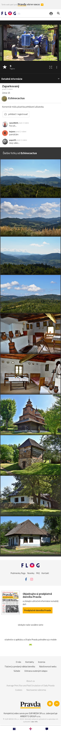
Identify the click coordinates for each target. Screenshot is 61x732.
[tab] (30, 77)
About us (30, 681)
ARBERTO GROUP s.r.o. (30, 716)
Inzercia (41, 661)
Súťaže (17, 670)
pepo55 (12, 140)
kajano (12, 131)
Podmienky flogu (18, 573)
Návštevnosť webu (47, 666)
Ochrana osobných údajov (35, 670)
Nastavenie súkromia (36, 689)
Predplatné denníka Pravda (37, 610)
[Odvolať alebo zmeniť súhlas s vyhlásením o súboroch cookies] (50, 703)
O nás (18, 661)
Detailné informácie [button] (11, 79)
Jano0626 (13, 122)
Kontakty (29, 661)
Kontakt (45, 573)
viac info (34, 721)
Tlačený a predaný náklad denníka (20, 666)
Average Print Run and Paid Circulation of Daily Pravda (30, 685)
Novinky (30, 573)
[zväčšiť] (50, 67)
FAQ (38, 573)
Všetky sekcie (33, 4)
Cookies (18, 689)
